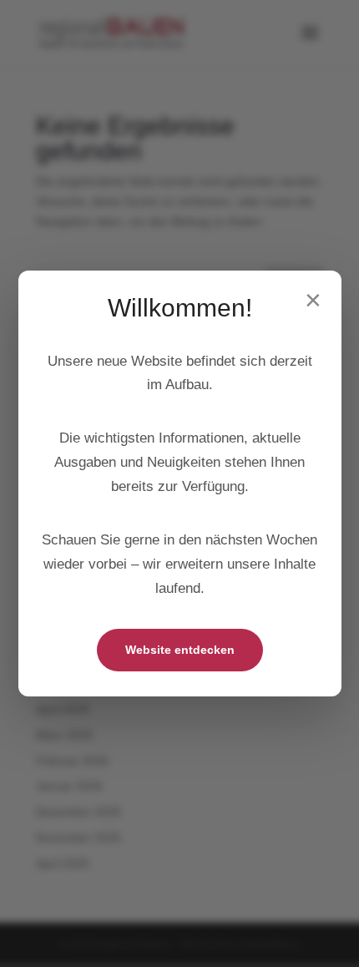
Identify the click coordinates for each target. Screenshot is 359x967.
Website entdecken (180, 649)
